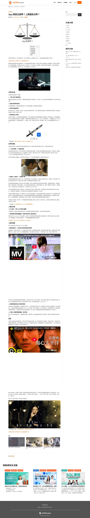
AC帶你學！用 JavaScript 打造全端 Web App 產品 (19, 220)
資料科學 (67, 38)
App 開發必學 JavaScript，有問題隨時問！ (23, 204)
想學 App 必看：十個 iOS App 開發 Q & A (23, 141)
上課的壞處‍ (32, 53)
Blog (75, 2)
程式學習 (10, 12)
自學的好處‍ (32, 48)
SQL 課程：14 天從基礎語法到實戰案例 (73, 486)
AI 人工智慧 (68, 43)
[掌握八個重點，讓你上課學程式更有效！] (34, 442)
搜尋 (66, 12)
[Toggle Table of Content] (36, 47)
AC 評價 (67, 27)
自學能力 (67, 36)
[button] (18, 483)
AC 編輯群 (25, 17)
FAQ (79, 2)
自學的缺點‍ (32, 50)
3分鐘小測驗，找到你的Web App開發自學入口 (18, 60)
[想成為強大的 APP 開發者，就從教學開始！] (52, 442)
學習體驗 (65, 2)
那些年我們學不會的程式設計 (14, 447)
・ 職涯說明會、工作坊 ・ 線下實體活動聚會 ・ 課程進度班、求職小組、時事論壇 (13, 489)
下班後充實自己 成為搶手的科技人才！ (26, 429)
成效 (70, 2)
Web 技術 (68, 29)
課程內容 (59, 2)
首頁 (54, 2)
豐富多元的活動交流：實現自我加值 (16, 486)
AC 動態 (67, 25)
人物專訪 (67, 32)
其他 (67, 45)
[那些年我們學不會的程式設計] (16, 442)
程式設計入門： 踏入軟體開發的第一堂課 (45, 486)
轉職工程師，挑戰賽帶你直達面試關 (73, 67)
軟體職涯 (67, 40)
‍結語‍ (31, 54)
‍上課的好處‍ (32, 51)
